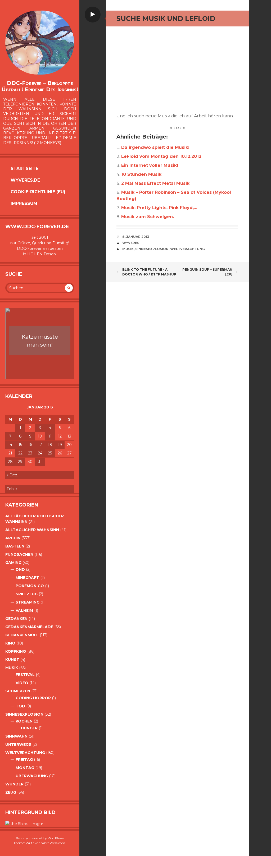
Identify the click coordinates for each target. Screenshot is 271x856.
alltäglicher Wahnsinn (32, 529)
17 (40, 444)
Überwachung (32, 776)
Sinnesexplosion (24, 714)
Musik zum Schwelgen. (147, 216)
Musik (11, 667)
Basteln (14, 546)
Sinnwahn (16, 736)
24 (40, 453)
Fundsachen (19, 554)
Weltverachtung (25, 752)
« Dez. (12, 475)
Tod (20, 706)
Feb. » (12, 488)
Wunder (14, 784)
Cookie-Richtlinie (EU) (38, 191)
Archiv (12, 538)
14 (10, 444)
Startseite (24, 168)
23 (30, 453)
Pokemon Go (30, 585)
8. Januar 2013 (135, 237)
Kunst (12, 659)
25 (50, 453)
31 (40, 461)
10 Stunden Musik (141, 174)
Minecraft (27, 577)
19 (60, 444)
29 (20, 461)
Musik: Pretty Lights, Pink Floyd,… (159, 207)
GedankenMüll (22, 635)
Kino (10, 643)
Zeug (10, 792)
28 (10, 461)
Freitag (24, 759)
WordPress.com (53, 843)
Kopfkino (15, 651)
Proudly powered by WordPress (40, 838)
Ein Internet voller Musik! (149, 165)
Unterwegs (18, 744)
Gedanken (16, 618)
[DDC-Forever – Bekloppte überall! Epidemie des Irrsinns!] (39, 43)
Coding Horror (33, 698)
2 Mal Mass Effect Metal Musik (155, 183)
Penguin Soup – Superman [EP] (207, 272)
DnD (20, 569)
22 (20, 453)
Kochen (24, 721)
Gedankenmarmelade (29, 626)
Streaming (27, 602)
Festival (25, 674)
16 (30, 444)
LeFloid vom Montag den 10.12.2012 (161, 156)
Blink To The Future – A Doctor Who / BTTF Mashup (149, 272)
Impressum (24, 203)
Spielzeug (27, 594)
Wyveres (130, 243)
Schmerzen (17, 691)
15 (20, 444)
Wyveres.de (25, 180)
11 (50, 436)
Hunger (29, 728)
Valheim (24, 610)
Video (22, 682)
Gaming (13, 562)
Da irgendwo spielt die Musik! (155, 147)
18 (50, 444)
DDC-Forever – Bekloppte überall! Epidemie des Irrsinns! (39, 86)
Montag (25, 767)
